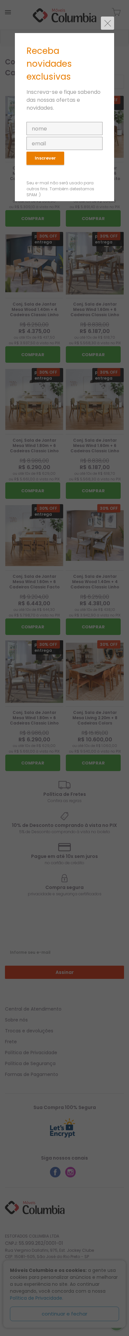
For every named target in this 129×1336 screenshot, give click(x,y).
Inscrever (45, 158)
